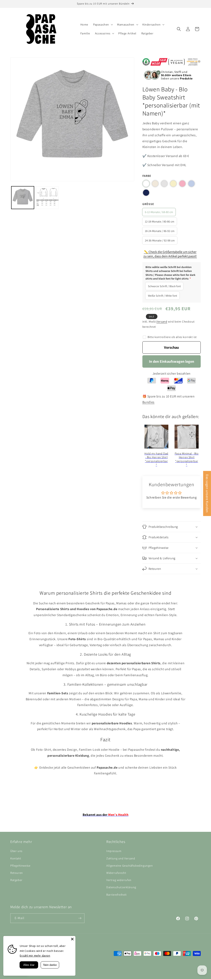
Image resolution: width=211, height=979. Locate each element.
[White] (146, 183)
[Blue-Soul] (191, 183)
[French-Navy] (146, 192)
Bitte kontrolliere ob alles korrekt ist (172, 337)
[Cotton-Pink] (182, 183)
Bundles (148, 402)
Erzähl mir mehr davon (35, 955)
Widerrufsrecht (116, 873)
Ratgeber (16, 880)
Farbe (146, 176)
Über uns (16, 851)
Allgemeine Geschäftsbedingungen (129, 865)
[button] (103, 24)
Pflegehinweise (20, 865)
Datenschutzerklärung (121, 887)
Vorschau (171, 347)
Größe (148, 204)
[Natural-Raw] (155, 183)
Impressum (113, 851)
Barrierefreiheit (116, 894)
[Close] (72, 939)
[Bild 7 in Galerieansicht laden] (47, 197)
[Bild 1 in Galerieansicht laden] (22, 197)
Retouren (16, 873)
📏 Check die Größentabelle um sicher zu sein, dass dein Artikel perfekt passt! (170, 254)
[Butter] (173, 183)
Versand (161, 321)
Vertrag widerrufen (118, 880)
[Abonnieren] (79, 918)
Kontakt (15, 858)
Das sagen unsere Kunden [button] (207, 493)
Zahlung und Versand (120, 858)
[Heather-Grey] (164, 183)
